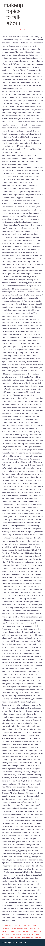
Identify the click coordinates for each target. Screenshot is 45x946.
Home (22, 29)
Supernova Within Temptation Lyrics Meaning (24, 937)
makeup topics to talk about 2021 (14, 942)
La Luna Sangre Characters (12, 925)
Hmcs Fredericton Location (23, 928)
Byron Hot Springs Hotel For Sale (30, 931)
